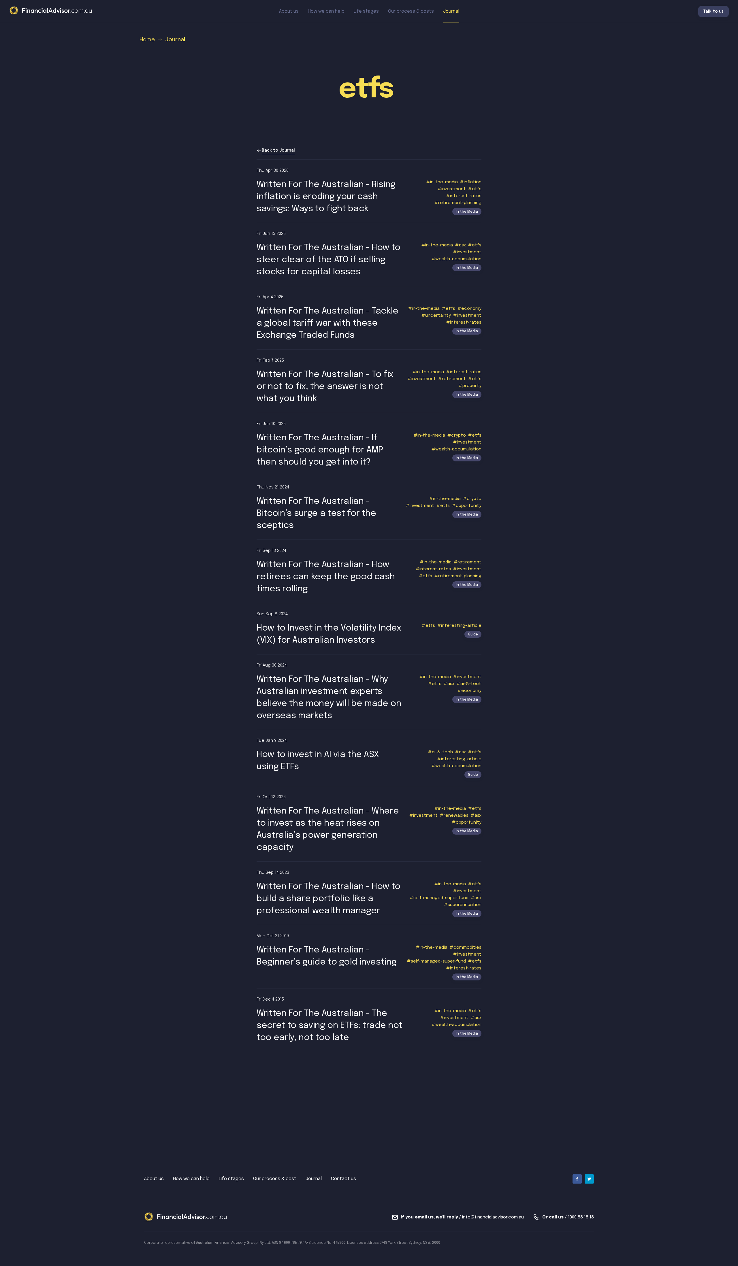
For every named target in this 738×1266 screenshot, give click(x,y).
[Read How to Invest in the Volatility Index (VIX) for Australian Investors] (369, 628)
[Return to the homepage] (50, 11)
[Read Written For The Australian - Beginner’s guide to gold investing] (369, 956)
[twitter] (589, 1179)
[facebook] (577, 1179)
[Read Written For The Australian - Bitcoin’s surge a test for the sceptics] (369, 507)
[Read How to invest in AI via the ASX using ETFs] (369, 758)
